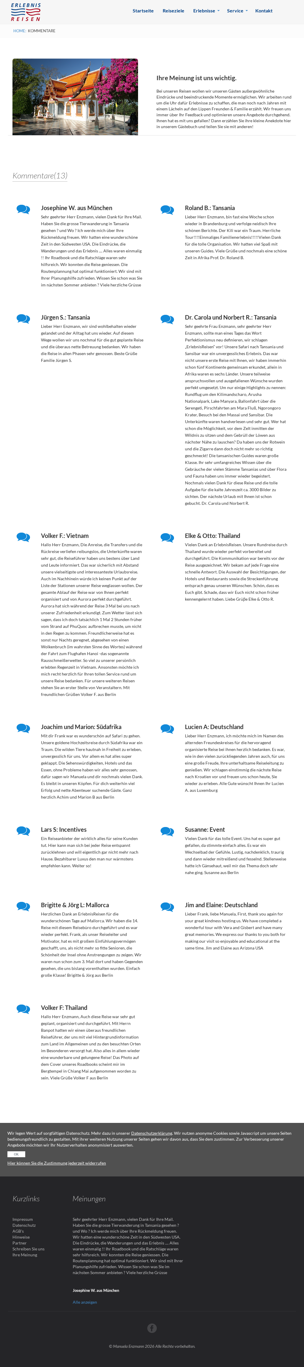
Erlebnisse (204, 10)
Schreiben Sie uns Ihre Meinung (28, 1251)
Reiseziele (173, 10)
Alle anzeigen (85, 1302)
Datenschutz (24, 1225)
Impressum (22, 1219)
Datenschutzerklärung (151, 1133)
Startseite (143, 10)
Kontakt (264, 10)
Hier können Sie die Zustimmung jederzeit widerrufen (56, 1163)
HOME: (19, 31)
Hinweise (21, 1236)
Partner (19, 1242)
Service (235, 10)
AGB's (18, 1231)
